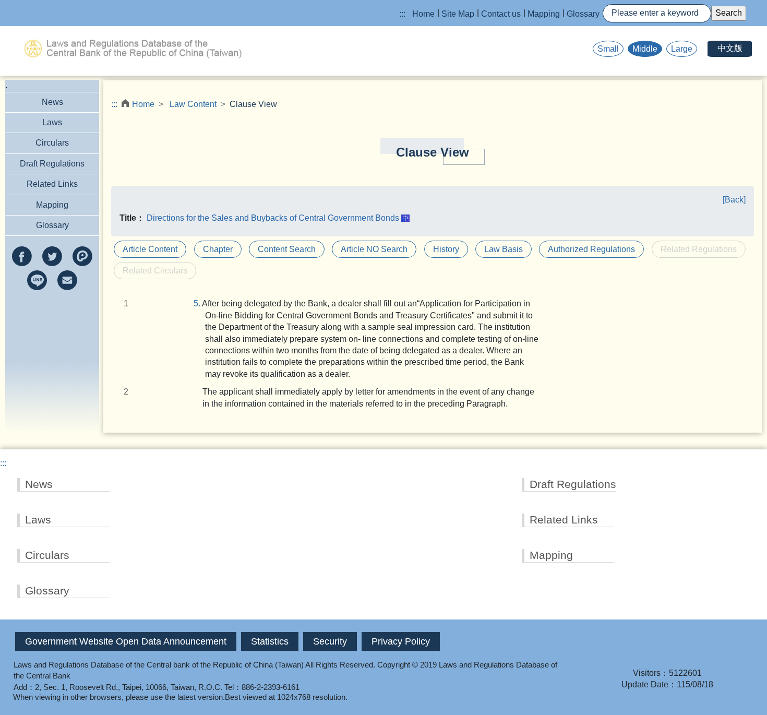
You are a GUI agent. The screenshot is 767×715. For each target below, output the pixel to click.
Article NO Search (374, 249)
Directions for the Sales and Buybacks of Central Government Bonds (273, 217)
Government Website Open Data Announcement (125, 641)
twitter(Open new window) (52, 256)
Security (330, 641)
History (446, 249)
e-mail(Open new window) (67, 280)
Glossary (583, 13)
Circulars (52, 142)
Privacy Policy (400, 641)
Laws (52, 122)
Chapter (218, 249)
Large (681, 48)
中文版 (729, 48)
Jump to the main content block (57, 5)
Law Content (193, 104)
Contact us (501, 13)
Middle (644, 48)
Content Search (287, 249)
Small (608, 48)
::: (402, 13)
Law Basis (503, 249)
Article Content (150, 249)
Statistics (270, 641)
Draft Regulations (52, 163)
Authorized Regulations (591, 249)
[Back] (734, 199)
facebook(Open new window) (22, 256)
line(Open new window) (37, 280)
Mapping (544, 13)
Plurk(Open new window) (82, 256)
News (52, 102)
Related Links (52, 184)
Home (423, 13)
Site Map (457, 13)
